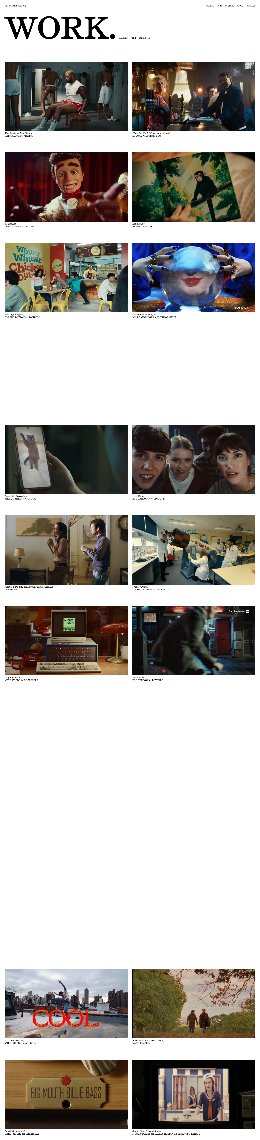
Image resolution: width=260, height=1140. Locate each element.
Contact (250, 6)
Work (219, 6)
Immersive (144, 38)
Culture (229, 6)
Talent (210, 6)
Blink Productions (15, 6)
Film (133, 38)
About (240, 6)
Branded (123, 38)
